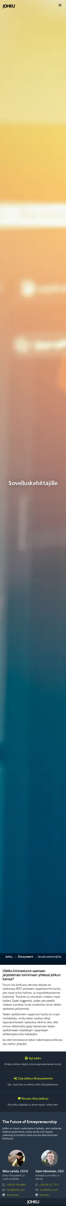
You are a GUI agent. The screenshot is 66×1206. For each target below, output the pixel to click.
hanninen (44, 1195)
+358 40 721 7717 (49, 1184)
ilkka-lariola (12, 1195)
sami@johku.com (49, 1190)
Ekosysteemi (25, 957)
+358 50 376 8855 (16, 1184)
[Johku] (8, 6)
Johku (9, 957)
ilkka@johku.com (16, 1190)
